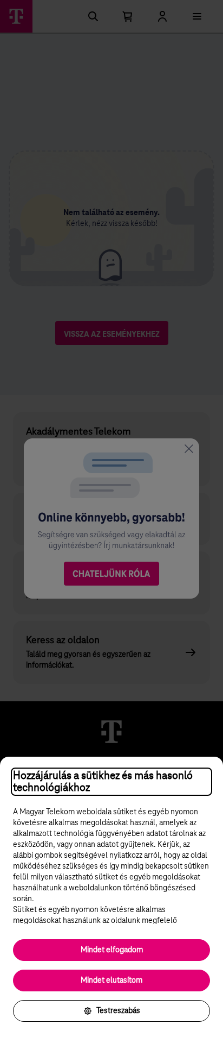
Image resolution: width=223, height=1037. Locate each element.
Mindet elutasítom (111, 980)
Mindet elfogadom (112, 950)
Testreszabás (118, 1011)
